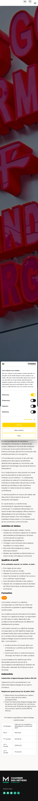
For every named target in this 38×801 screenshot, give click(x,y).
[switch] (33, 400)
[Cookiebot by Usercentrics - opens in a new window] (28, 364)
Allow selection (19, 430)
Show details (28, 419)
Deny (19, 435)
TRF (4, 598)
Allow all (19, 425)
